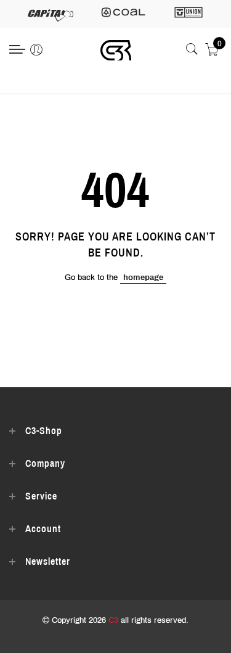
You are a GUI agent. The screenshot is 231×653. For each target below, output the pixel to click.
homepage (143, 277)
